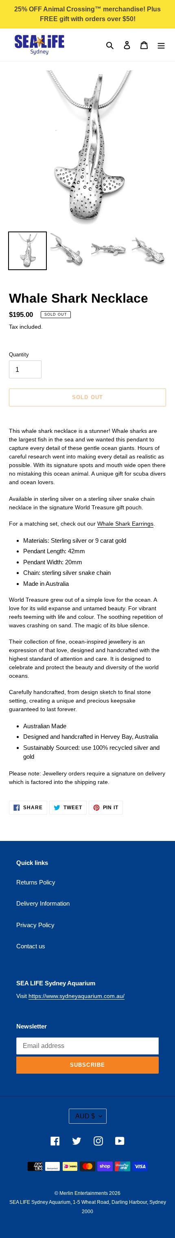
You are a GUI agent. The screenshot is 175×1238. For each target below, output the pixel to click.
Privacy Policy (35, 924)
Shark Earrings (134, 523)
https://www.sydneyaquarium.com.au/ (76, 996)
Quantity (19, 355)
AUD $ (85, 1116)
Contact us (30, 946)
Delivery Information (43, 903)
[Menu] (161, 45)
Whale (106, 523)
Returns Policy (35, 882)
